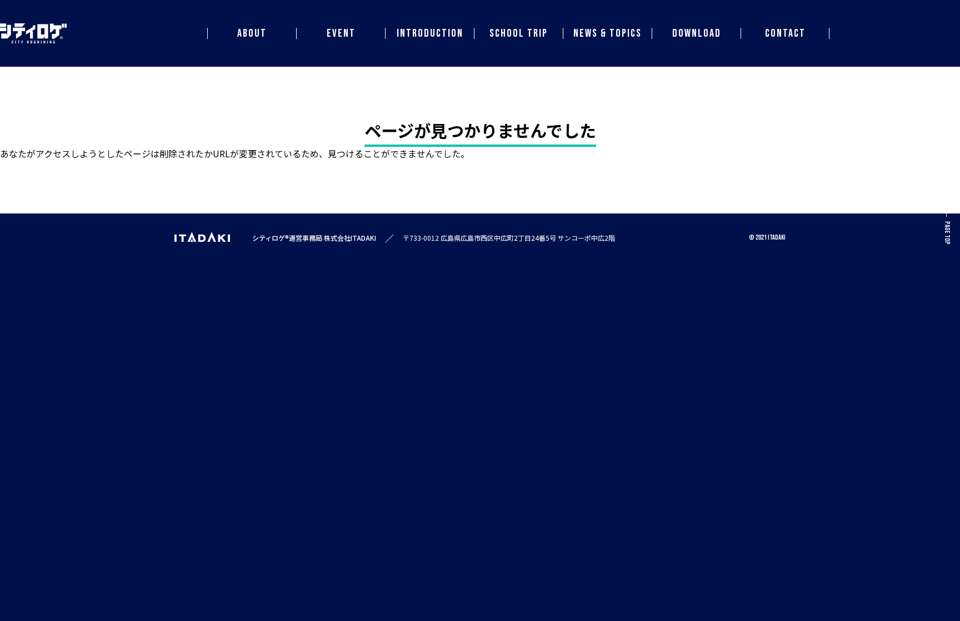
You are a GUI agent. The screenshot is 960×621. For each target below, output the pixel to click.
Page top (947, 233)
